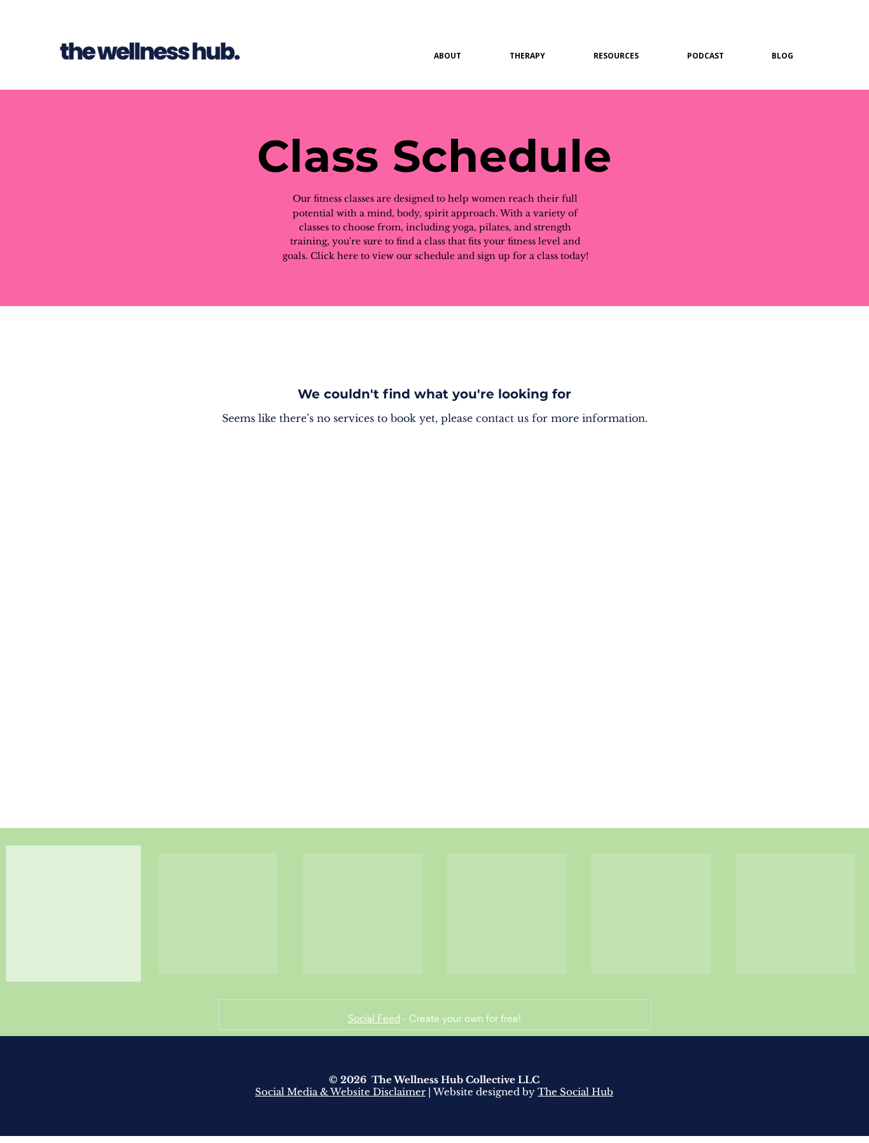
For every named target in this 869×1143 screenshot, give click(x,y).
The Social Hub (575, 1101)
